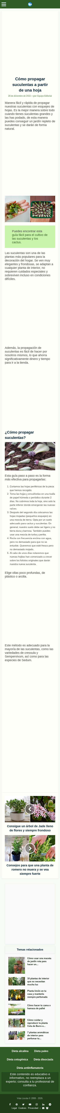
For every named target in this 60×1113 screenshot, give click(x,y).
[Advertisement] (30, 42)
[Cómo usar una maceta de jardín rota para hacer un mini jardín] (17, 965)
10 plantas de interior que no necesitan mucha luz (38, 981)
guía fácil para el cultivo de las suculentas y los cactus (30, 238)
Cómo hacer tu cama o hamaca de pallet (39, 1007)
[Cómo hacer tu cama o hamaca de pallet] (17, 1009)
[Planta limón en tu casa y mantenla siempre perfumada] (17, 995)
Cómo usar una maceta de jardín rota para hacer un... (39, 961)
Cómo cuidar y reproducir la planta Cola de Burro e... (37, 1023)
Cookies (22, 1108)
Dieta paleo (41, 1051)
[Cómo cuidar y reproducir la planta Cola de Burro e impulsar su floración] (17, 1023)
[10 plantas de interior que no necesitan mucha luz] (17, 981)
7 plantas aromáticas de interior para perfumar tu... (38, 1035)
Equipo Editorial (44, 96)
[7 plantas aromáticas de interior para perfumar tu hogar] (17, 1035)
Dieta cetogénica (17, 1059)
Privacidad (33, 1108)
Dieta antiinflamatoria (30, 1067)
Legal (14, 1108)
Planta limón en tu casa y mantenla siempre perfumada (37, 994)
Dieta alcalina (20, 1051)
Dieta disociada (43, 1059)
